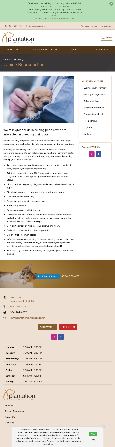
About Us (77, 49)
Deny (93, 439)
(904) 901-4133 (70, 276)
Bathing (88, 134)
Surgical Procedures (94, 107)
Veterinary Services (92, 81)
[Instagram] (92, 154)
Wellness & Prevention (95, 88)
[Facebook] (98, 154)
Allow (93, 434)
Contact (102, 49)
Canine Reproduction (94, 114)
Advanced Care (91, 101)
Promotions (105, 26)
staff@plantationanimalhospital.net (27, 317)
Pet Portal (85, 26)
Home (6, 59)
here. (51, 444)
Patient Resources (45, 49)
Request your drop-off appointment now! (54, 18)
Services (12, 49)
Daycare (88, 127)
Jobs (94, 26)
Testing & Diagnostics (95, 94)
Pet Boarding (90, 120)
